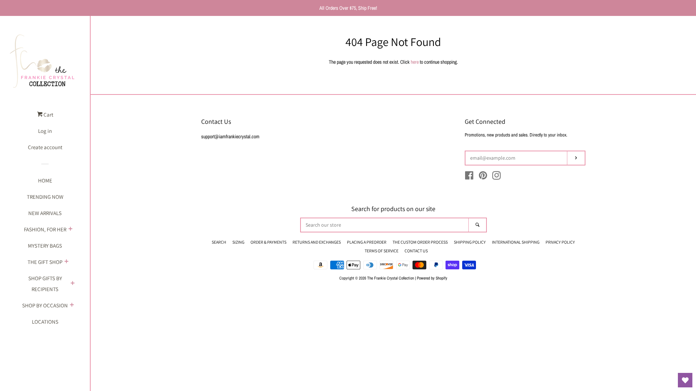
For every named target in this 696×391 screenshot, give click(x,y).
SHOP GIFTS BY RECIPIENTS (45, 284)
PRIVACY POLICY (560, 242)
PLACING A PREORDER (366, 242)
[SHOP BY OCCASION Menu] (72, 305)
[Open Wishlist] (685, 380)
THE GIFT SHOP (45, 261)
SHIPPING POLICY (470, 242)
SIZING (238, 242)
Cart (47, 114)
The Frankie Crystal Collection (390, 278)
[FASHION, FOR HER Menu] (70, 229)
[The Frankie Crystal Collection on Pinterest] (483, 177)
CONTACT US (416, 250)
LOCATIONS (45, 321)
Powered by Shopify (432, 278)
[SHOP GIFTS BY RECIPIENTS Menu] (72, 283)
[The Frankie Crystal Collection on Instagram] (496, 177)
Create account (45, 147)
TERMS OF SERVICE (381, 250)
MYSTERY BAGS (45, 245)
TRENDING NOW (45, 196)
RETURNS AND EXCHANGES (317, 242)
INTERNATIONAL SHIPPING (515, 242)
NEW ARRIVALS (45, 213)
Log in (45, 130)
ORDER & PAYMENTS (268, 242)
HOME (45, 180)
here (415, 62)
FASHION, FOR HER (45, 229)
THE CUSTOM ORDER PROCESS (420, 242)
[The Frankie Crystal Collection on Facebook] (469, 177)
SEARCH (219, 242)
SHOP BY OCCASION (45, 305)
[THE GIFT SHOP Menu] (66, 262)
